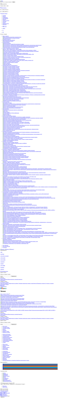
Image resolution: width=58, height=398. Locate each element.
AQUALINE (2, 257)
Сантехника (5, 175)
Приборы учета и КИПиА (8, 141)
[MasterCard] (5, 374)
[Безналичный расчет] (7, 381)
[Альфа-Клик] (5, 378)
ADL (1, 252)
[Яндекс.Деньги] (6, 376)
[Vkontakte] (3, 364)
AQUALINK (2, 259)
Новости (4, 19)
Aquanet (2, 263)
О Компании (5, 17)
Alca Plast (2, 254)
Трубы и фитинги (6, 206)
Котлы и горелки (6, 101)
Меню (4, 28)
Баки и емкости (6, 36)
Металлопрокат (6, 108)
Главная (4, 15)
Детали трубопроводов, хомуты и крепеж (11, 48)
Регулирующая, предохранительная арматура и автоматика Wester (13, 304)
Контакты (5, 24)
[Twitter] (3, 367)
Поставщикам (5, 18)
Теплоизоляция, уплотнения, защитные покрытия (12, 191)
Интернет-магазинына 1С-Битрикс (4, 391)
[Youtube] (3, 368)
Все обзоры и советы (4, 282)
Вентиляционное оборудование (9, 40)
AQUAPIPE (2, 265)
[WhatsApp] (4, 288)
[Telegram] (5, 288)
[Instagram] (3, 369)
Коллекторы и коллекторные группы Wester (8, 297)
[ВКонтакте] (0, 288)
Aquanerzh (2, 261)
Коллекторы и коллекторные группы (10, 95)
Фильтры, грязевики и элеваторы (9, 238)
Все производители (4, 271)
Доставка (4, 21)
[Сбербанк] (5, 379)
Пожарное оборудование (7, 131)
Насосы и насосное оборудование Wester (8, 300)
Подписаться (14, 276)
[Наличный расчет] (6, 380)
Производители (6, 23)
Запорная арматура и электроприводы (10, 65)
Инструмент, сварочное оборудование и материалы (13, 84)
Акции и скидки (6, 20)
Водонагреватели (6, 42)
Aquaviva (2, 269)
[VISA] (4, 373)
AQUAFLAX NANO (4, 256)
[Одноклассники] (2, 288)
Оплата (4, 22)
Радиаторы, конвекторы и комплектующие (11, 149)
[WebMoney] (5, 375)
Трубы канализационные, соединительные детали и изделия (14, 224)
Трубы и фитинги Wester (5, 309)
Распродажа (5, 160)
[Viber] (3, 288)
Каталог (4, 16)
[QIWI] (4, 377)
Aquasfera (2, 267)
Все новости (2, 278)
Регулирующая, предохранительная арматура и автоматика (14, 163)
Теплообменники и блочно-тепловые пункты (11, 200)
